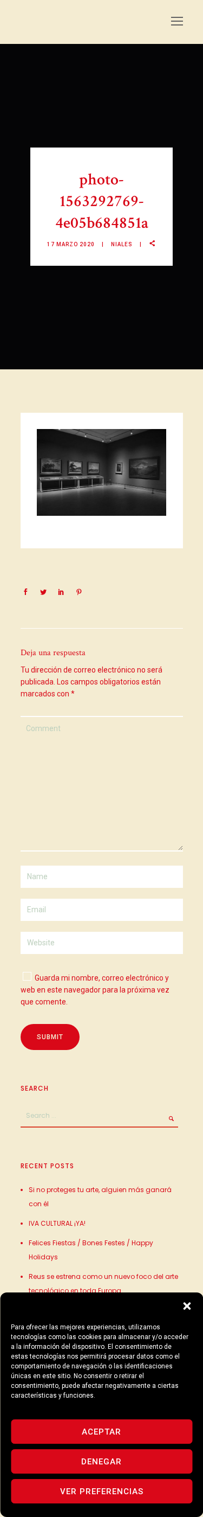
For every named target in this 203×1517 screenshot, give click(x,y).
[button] (186, 1306)
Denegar (101, 1462)
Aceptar (101, 1432)
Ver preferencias (101, 1491)
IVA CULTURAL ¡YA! (57, 1223)
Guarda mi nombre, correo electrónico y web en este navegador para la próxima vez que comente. (95, 990)
